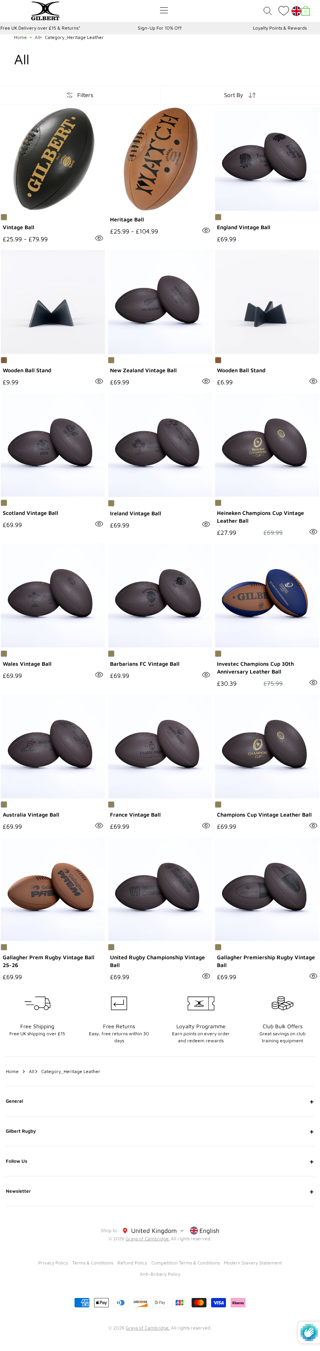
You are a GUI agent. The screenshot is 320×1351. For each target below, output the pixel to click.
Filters (85, 95)
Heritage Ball (127, 219)
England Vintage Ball (243, 227)
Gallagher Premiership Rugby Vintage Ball (266, 961)
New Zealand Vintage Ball (143, 370)
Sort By (233, 95)
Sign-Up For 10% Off (160, 28)
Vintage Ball (18, 227)
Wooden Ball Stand (27, 370)
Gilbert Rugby (160, 1131)
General (160, 1101)
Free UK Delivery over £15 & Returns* (40, 28)
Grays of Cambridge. (148, 1238)
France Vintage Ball (135, 814)
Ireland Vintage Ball (135, 513)
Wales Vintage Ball (27, 663)
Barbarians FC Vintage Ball (145, 663)
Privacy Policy (53, 1263)
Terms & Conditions (92, 1263)
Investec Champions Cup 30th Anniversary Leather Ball (255, 667)
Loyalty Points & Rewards (280, 28)
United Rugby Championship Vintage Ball (157, 961)
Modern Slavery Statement (253, 1263)
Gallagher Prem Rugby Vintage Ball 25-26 (48, 961)
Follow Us (160, 1161)
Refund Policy (132, 1263)
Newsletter (160, 1191)
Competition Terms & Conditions (185, 1263)
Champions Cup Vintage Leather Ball (264, 814)
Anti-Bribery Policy (160, 1274)
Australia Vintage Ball (31, 814)
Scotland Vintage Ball (30, 512)
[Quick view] (99, 238)
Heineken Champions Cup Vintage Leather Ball (260, 516)
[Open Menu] (164, 10)
